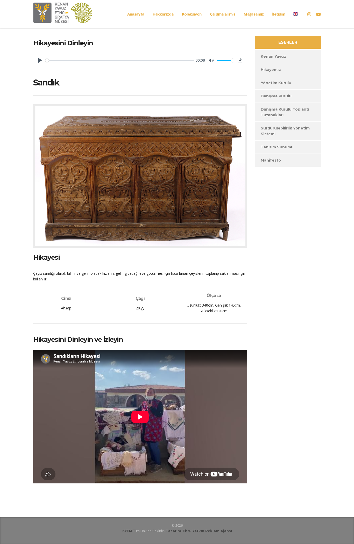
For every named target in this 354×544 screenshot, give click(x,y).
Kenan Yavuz (273, 56)
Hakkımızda (163, 14)
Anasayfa (135, 14)
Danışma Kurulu (276, 96)
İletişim (278, 14)
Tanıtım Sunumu (277, 147)
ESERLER (287, 42)
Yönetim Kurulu (276, 83)
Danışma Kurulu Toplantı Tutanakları (285, 112)
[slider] (119, 60)
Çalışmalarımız (223, 14)
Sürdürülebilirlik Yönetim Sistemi (285, 131)
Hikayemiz (271, 69)
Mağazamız (254, 14)
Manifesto (271, 160)
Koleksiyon (192, 14)
